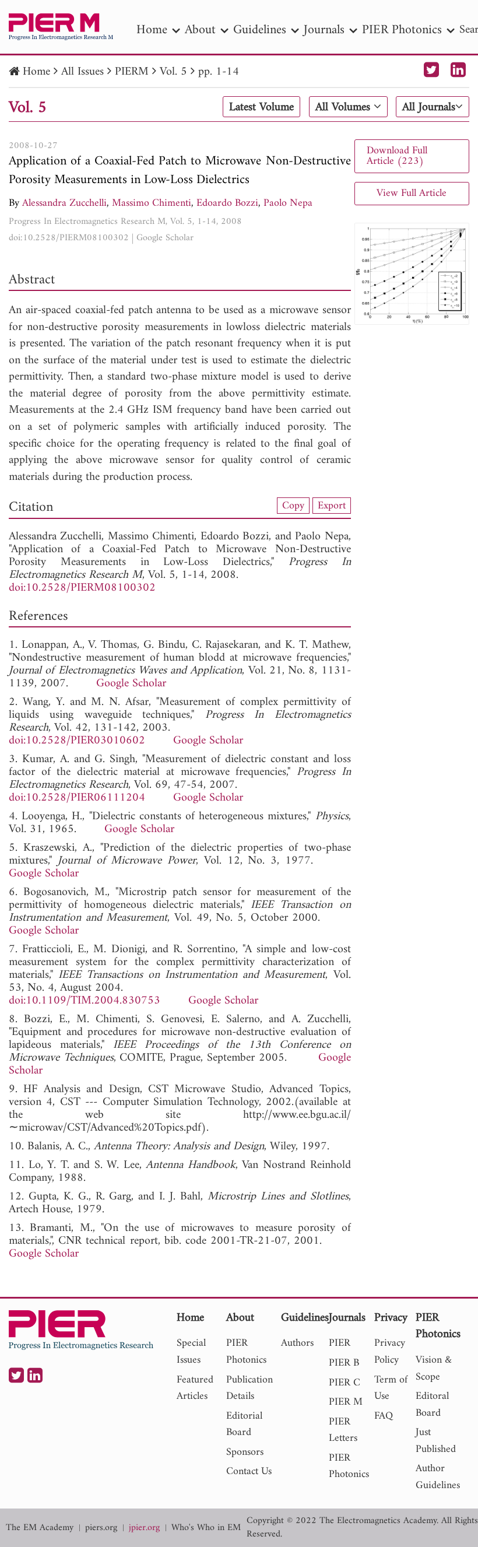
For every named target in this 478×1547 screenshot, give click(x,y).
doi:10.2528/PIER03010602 (77, 741)
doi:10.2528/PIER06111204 (77, 798)
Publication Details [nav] (249, 1388)
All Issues (82, 72)
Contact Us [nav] (249, 1471)
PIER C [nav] (344, 1383)
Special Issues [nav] (191, 1351)
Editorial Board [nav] (244, 1424)
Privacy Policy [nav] (389, 1351)
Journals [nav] (324, 30)
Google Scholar (165, 238)
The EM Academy (39, 1528)
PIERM (132, 72)
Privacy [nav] (390, 1318)
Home (36, 72)
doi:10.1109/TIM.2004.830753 (84, 1001)
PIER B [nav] (344, 1363)
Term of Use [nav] (390, 1388)
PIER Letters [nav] (343, 1430)
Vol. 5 (173, 72)
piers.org (101, 1528)
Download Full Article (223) (397, 156)
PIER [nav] (339, 1343)
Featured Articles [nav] (195, 1388)
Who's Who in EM (206, 1528)
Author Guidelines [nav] (438, 1477)
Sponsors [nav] (244, 1452)
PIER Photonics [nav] (402, 30)
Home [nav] (151, 30)
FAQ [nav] (383, 1416)
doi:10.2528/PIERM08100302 (69, 238)
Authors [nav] (297, 1343)
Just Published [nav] (436, 1440)
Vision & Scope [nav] (434, 1368)
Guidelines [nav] (259, 30)
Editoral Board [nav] (432, 1404)
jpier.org (144, 1528)
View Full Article (412, 193)
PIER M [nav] (346, 1402)
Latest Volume (261, 107)
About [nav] (200, 30)
